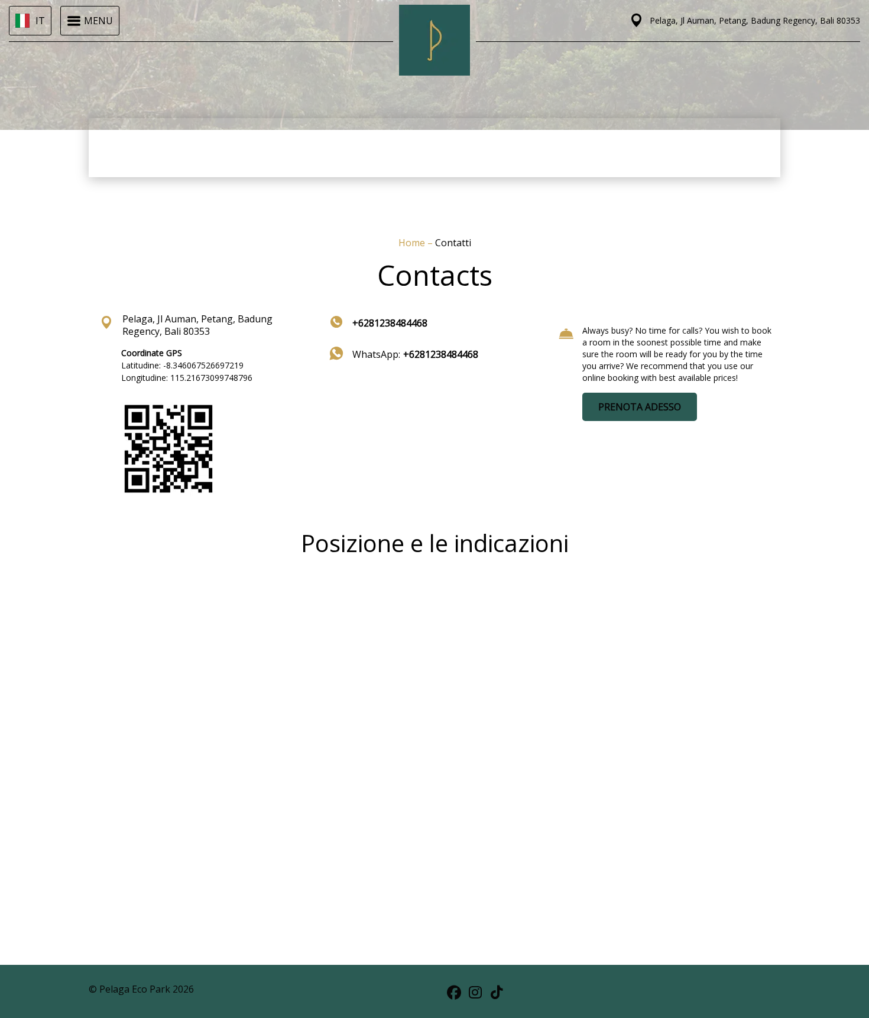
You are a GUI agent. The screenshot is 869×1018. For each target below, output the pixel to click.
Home (412, 242)
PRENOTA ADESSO (639, 406)
